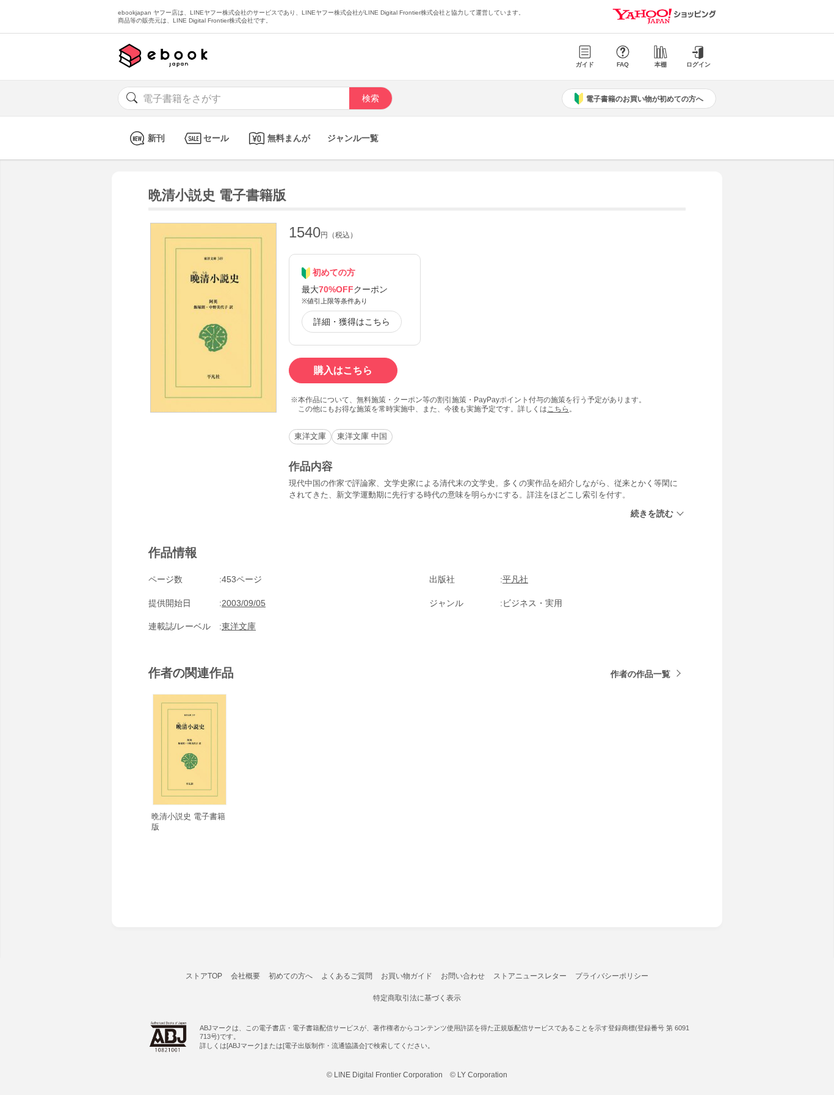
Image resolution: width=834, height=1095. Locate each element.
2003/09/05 (244, 603)
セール (216, 138)
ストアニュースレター (530, 976)
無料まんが (288, 138)
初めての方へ (291, 976)
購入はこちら (343, 370)
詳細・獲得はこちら (351, 322)
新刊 (156, 138)
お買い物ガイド (406, 976)
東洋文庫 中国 (362, 436)
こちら (558, 409)
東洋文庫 (310, 436)
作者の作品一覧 (640, 674)
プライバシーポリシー (611, 976)
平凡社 (515, 579)
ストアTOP (204, 976)
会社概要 (245, 976)
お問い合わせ (463, 976)
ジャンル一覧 (353, 138)
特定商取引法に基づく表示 (417, 998)
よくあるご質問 (346, 976)
